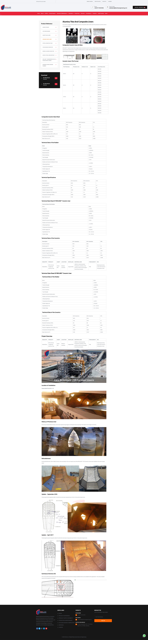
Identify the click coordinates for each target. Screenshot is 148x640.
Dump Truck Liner (46, 35)
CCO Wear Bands (46, 31)
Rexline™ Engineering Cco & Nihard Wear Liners (49, 60)
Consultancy (88, 13)
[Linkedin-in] (44, 628)
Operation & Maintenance (62, 13)
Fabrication (70, 13)
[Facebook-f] (37, 628)
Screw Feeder (46, 27)
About (42, 13)
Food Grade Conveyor (48, 47)
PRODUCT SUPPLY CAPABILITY (66, 618)
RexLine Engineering (82, 636)
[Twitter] (39, 628)
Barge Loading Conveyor (48, 51)
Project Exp (77, 13)
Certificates (97, 1)
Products (94, 13)
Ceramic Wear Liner (47, 39)
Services (82, 13)
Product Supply (52, 13)
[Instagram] (42, 628)
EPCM (46, 13)
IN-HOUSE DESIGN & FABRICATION (67, 622)
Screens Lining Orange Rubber (48, 65)
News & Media (90, 1)
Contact (104, 1)
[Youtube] (46, 628)
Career (110, 1)
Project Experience (64, 615)
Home (38, 13)
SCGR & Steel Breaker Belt (49, 55)
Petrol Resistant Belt (48, 43)
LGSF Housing (101, 13)
